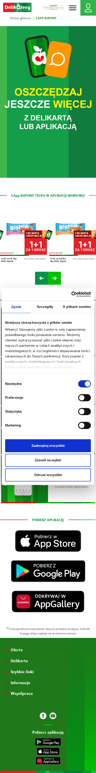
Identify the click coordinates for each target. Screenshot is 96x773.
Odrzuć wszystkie (48, 475)
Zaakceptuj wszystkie (48, 445)
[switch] (84, 397)
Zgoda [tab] (16, 307)
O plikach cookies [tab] (77, 307)
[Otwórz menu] (72, 8)
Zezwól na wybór (48, 460)
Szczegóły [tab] (45, 307)
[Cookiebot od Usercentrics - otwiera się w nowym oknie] (71, 294)
